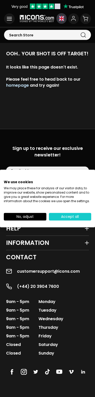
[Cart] (85, 18)
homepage (17, 85)
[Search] (83, 35)
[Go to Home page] (37, 18)
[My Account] (73, 18)
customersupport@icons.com (48, 271)
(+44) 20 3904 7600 (38, 286)
